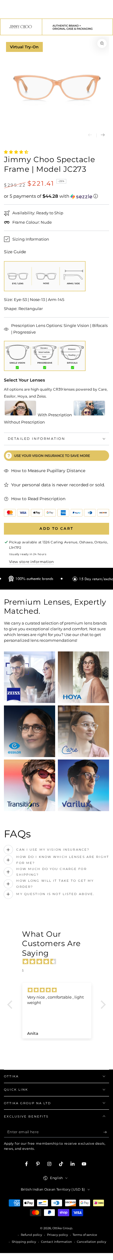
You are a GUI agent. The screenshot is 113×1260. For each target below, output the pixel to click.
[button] (56, 196)
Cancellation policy (91, 1242)
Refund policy (31, 1235)
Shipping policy (24, 1242)
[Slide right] (102, 135)
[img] (59, 962)
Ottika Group (62, 1228)
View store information (31, 561)
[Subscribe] (106, 1132)
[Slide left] (89, 135)
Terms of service (85, 1235)
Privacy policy (57, 1235)
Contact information (56, 1242)
